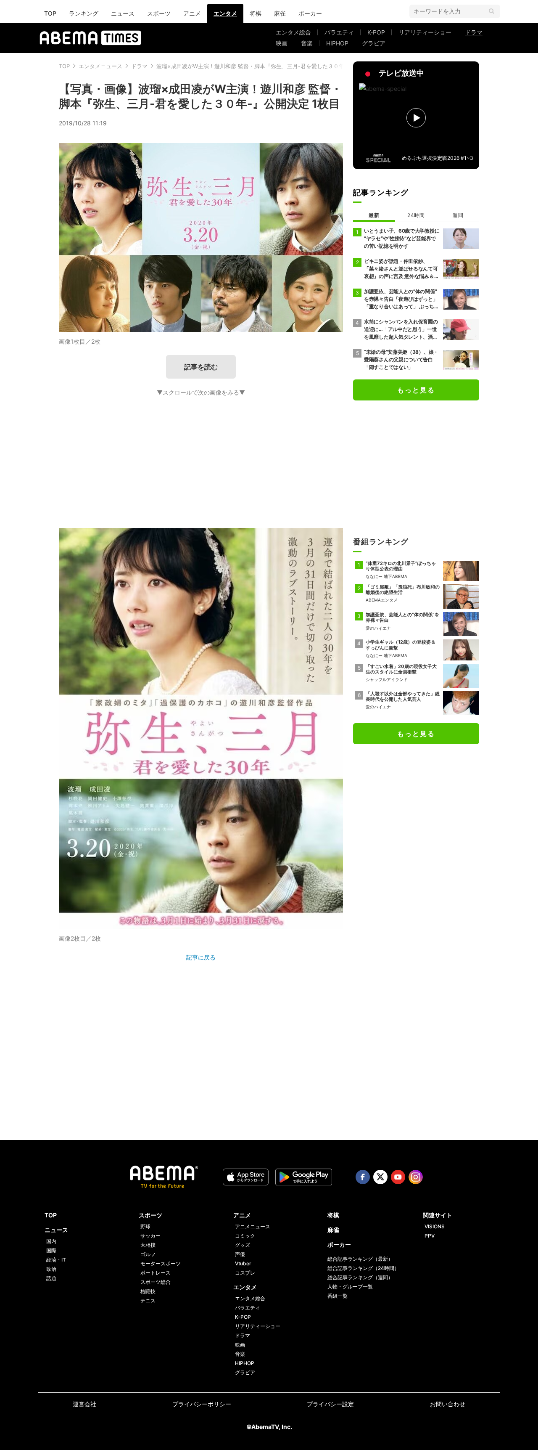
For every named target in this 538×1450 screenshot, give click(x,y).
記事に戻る (201, 957)
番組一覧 (337, 1296)
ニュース (122, 13)
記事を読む (201, 367)
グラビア (373, 43)
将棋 (255, 13)
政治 (51, 1269)
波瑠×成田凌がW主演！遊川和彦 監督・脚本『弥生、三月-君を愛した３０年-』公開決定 (265, 66)
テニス (148, 1300)
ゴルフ (148, 1254)
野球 (145, 1226)
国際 (51, 1250)
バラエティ (339, 32)
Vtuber (243, 1263)
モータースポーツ (160, 1263)
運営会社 (84, 1404)
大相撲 (148, 1245)
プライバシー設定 (330, 1404)
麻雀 (280, 13)
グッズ (242, 1245)
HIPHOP (337, 43)
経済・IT (56, 1259)
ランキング (83, 13)
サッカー (150, 1236)
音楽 (307, 43)
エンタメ (225, 13)
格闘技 (148, 1291)
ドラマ (474, 32)
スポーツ (159, 13)
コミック (245, 1236)
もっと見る (416, 390)
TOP (50, 13)
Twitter (380, 1177)
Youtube (398, 1177)
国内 (51, 1241)
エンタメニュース (100, 66)
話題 (51, 1278)
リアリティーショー (424, 32)
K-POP (376, 32)
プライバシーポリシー (201, 1404)
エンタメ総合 (293, 32)
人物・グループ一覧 (350, 1286)
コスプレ (245, 1273)
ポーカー (310, 13)
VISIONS (435, 1226)
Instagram (416, 1177)
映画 (281, 43)
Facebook (363, 1177)
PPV (430, 1236)
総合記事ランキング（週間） (360, 1277)
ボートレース (155, 1273)
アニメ (192, 13)
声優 (240, 1254)
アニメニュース (252, 1226)
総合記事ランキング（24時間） (363, 1268)
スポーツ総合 (155, 1282)
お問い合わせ (447, 1404)
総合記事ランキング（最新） (360, 1259)
